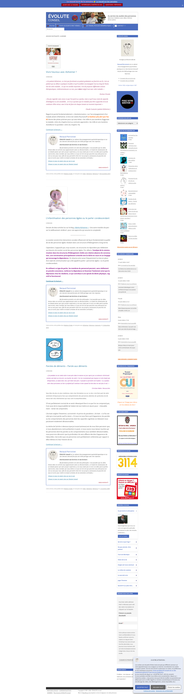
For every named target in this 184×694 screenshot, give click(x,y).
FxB (102, 693)
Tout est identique (123, 554)
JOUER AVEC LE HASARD (70, 5)
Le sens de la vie (123, 575)
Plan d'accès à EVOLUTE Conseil (62, 693)
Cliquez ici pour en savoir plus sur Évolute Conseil (63, 164)
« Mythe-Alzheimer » (81, 228)
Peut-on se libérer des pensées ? (132, 238)
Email (120, 623)
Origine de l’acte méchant (126, 565)
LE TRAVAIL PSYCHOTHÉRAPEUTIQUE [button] (98, 25)
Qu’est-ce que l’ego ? (124, 542)
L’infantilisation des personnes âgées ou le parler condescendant (77, 218)
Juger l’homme (122, 580)
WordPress (85, 693)
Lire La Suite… (123, 536)
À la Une (52, 25)
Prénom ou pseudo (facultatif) (125, 614)
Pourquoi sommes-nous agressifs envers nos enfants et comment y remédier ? (128, 147)
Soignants (98, 325)
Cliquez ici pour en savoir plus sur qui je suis (61, 161)
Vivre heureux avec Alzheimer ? (61, 71)
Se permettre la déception (126, 511)
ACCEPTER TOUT (142, 687)
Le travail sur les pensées (128, 265)
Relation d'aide (68, 174)
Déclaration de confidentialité (164, 691)
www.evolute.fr (103, 167)
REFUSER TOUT (158, 687)
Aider (84, 174)
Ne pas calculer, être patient (124, 548)
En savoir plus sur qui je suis (127, 78)
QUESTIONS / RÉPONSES (113, 6)
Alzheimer (89, 174)
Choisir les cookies (174, 687)
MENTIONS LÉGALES (52, 690)
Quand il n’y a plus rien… (125, 585)
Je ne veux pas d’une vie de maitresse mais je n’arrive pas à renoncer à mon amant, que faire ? (129, 213)
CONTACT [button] (120, 25)
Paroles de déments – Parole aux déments (66, 366)
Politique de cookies (149, 691)
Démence (95, 174)
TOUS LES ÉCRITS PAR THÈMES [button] (69, 25)
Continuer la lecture (54, 130)
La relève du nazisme (124, 570)
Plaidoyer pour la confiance (129, 284)
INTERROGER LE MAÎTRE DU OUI (92, 5)
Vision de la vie (122, 560)
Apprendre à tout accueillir (128, 323)
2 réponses (49, 223)
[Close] (182, 5)
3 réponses (49, 76)
